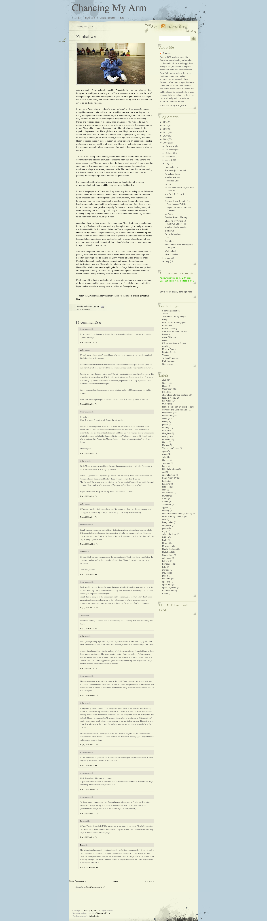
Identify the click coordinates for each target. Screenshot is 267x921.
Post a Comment (76, 881)
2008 (165, 143)
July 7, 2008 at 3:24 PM (88, 668)
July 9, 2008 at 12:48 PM (89, 789)
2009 (165, 139)
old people (166, 525)
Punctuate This (171, 167)
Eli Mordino (167, 325)
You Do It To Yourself (174, 194)
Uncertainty (167, 389)
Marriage (166, 427)
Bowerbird (166, 334)
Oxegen (165, 460)
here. (115, 144)
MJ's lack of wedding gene (174, 322)
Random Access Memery (176, 217)
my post (132, 100)
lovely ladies (167, 522)
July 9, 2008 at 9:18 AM (88, 765)
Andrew (83, 461)
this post (129, 96)
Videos (165, 501)
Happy (165, 422)
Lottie (82, 349)
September (170, 157)
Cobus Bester (94, 916)
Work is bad (170, 251)
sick (164, 490)
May (167, 261)
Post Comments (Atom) (95, 887)
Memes (165, 445)
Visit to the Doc (172, 254)
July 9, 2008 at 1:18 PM (88, 837)
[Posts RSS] (179, 28)
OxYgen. (169, 214)
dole (164, 519)
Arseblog (166, 346)
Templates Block (103, 913)
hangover (166, 484)
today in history (169, 398)
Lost (167, 237)
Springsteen (167, 555)
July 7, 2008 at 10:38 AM (89, 607)
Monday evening (172, 177)
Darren (82, 615)
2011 (165, 132)
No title (168, 184)
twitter (165, 537)
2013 (165, 125)
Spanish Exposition (171, 311)
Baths (164, 540)
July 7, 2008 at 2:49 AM (88, 574)
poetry (165, 528)
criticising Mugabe (107, 267)
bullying (165, 561)
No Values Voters (172, 174)
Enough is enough (131, 286)
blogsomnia (167, 413)
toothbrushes (168, 590)
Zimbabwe (86, 36)
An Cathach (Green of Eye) (174, 331)
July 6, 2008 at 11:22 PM (89, 544)
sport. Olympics (169, 588)
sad (163, 472)
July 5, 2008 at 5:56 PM (88, 342)
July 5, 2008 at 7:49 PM (88, 453)
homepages (167, 564)
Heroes (165, 543)
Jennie (165, 314)
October (169, 153)
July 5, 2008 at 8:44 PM (88, 517)
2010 (165, 136)
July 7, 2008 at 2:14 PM (88, 628)
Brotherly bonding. (173, 234)
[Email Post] (101, 306)
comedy (165, 510)
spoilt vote (167, 585)
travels (165, 593)
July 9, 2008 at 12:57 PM (89, 813)
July (167, 163)
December (170, 146)
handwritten (167, 415)
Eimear (82, 551)
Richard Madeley (169, 328)
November (170, 150)
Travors (165, 355)
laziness (166, 487)
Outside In (120, 90)
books (165, 481)
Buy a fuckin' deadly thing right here (176, 292)
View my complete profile (173, 105)
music (165, 404)
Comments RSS (108, 17)
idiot (164, 380)
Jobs (164, 457)
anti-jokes (166, 558)
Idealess (168, 197)
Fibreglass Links (172, 181)
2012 (165, 129)
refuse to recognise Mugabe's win (129, 270)
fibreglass (166, 433)
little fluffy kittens (170, 469)
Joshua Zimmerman (171, 358)
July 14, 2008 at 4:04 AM (89, 867)
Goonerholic (167, 364)
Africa (164, 454)
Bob (81, 844)
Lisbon (165, 442)
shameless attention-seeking (175, 395)
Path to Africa (168, 361)
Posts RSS (90, 17)
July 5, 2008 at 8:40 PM (88, 496)
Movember (167, 546)
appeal (165, 507)
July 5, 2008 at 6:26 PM (88, 404)
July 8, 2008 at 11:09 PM (89, 695)
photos (165, 424)
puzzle (165, 576)
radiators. (166, 579)
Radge (165, 319)
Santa (164, 499)
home (164, 466)
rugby (164, 531)
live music (166, 401)
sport (164, 451)
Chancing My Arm (109, 7)
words (164, 418)
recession (166, 439)
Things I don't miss (170, 448)
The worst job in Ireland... (176, 170)
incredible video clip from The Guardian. (117, 185)
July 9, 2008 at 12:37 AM (89, 744)
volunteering (167, 493)
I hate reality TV (169, 478)
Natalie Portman (169, 549)
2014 (165, 122)
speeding (166, 582)
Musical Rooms (169, 349)
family (165, 430)
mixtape (165, 570)
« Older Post (149, 881)
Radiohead (167, 552)
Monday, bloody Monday (176, 227)
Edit (122, 17)
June (167, 258)
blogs (164, 386)
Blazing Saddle (169, 352)
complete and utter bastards (174, 410)
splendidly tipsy (169, 534)
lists (164, 567)
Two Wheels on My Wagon (174, 316)
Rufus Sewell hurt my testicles (176, 407)
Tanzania (166, 463)
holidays (166, 436)
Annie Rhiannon (169, 337)
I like (164, 392)
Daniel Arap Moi (144, 232)
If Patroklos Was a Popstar (174, 343)
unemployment (168, 475)
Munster (166, 496)
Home (77, 17)
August (168, 160)
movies (165, 573)
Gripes (165, 383)
